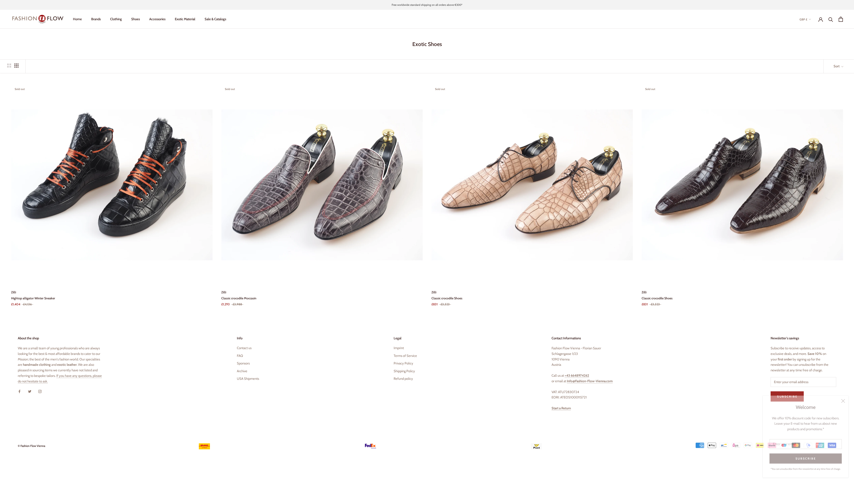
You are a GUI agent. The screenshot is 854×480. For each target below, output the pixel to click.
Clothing (116, 19)
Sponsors (243, 363)
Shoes (135, 19)
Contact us (244, 348)
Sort (837, 66)
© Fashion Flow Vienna (31, 446)
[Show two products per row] (9, 66)
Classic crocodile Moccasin (238, 298)
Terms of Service (405, 356)
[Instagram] (40, 391)
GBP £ (803, 19)
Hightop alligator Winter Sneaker (33, 298)
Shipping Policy (404, 371)
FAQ (240, 356)
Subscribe (806, 455)
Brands (96, 19)
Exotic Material (185, 19)
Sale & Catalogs (215, 19)
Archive (242, 371)
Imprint (399, 348)
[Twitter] (29, 391)
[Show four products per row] (16, 66)
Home (77, 19)
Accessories (157, 19)
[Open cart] (841, 19)
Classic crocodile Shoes (446, 298)
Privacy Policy (403, 363)
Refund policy (403, 379)
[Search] (830, 19)
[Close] (843, 398)
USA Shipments (248, 379)
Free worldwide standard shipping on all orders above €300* (427, 4)
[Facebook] (19, 391)
